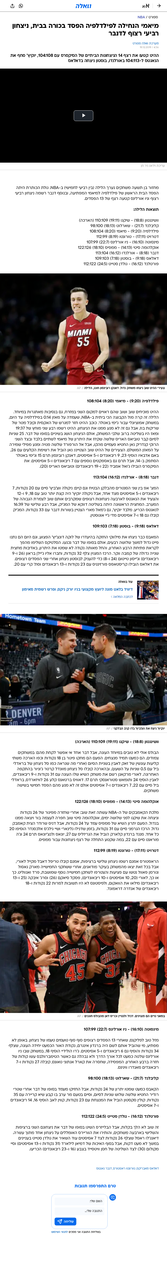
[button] (145, 6)
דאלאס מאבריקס (148, 1168)
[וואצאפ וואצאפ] (21, 6)
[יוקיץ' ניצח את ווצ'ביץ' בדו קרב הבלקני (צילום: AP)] (83, 673)
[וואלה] (83, 6)
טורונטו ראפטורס (124, 1168)
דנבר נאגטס (104, 1168)
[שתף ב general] (12, 5)
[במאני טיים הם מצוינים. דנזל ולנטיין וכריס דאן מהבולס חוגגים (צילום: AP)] (83, 961)
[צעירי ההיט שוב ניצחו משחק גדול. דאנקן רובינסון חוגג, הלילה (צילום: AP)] (83, 332)
